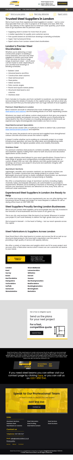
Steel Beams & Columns (13, 9)
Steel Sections (52, 421)
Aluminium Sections (13, 421)
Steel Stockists (52, 423)
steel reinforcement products (17, 129)
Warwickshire (11, 291)
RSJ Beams (41, 366)
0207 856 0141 (47, 4)
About (14, 444)
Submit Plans (36, 333)
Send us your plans (18, 14)
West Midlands (34, 268)
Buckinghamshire (35, 286)
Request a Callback (17, 259)
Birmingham (33, 289)
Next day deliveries (41, 14)
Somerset (10, 289)
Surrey (8, 273)
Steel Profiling (31, 423)
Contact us (36, 407)
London (9, 268)
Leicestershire (34, 270)
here (40, 375)
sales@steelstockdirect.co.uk (20, 438)
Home (8, 444)
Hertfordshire (11, 278)
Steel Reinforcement (29, 9)
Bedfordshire (33, 283)
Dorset (30, 275)
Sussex (31, 278)
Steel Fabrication (32, 421)
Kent (7, 270)
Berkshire (32, 291)
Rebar (50, 366)
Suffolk (8, 286)
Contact (41, 9)
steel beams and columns (16, 111)
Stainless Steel (11, 423)
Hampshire (10, 281)
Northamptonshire (35, 281)
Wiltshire (31, 273)
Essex (8, 275)
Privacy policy (11, 441)
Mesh (50, 364)
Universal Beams (42, 364)
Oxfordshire (11, 283)
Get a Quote (62, 3)
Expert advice (63, 14)
